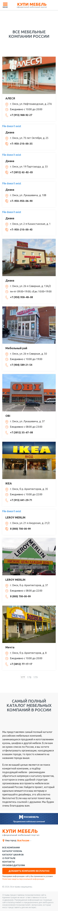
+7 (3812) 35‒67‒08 (21, 432)
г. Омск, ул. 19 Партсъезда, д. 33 (29, 166)
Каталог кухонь (12, 851)
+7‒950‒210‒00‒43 (21, 229)
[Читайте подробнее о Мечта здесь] (29, 624)
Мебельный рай (16, 348)
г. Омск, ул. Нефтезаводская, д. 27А (31, 103)
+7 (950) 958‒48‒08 (21, 297)
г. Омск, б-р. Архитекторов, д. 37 (29, 585)
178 (29, 677)
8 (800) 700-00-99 (20, 528)
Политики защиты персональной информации (23, 879)
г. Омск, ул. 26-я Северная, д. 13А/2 (30, 286)
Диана (9, 132)
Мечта (9, 647)
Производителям (13, 865)
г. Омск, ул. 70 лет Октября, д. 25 (29, 138)
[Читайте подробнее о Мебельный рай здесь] (29, 325)
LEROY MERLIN (15, 517)
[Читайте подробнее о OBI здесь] (29, 392)
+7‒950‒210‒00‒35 (21, 143)
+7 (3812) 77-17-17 (21, 664)
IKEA (8, 483)
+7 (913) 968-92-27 (21, 115)
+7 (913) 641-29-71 (21, 500)
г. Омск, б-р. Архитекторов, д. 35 (29, 489)
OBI (7, 415)
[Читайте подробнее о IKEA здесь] (29, 460)
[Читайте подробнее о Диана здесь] (29, 257)
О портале (8, 858)
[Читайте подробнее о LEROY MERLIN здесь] (29, 556)
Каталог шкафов (13, 855)
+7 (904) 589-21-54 (21, 364)
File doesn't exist (11, 126)
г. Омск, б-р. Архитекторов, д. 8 (28, 652)
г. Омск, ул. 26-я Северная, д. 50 (28, 353)
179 (35, 677)
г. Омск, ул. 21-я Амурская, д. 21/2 (30, 523)
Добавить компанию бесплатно (29, 871)
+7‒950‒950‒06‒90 (21, 201)
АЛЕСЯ (10, 98)
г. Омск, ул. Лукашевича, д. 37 (27, 421)
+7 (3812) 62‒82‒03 (21, 172)
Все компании (11, 847)
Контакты (8, 862)
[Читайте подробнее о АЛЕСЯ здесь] (29, 75)
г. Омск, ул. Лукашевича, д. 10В (28, 195)
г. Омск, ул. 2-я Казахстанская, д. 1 (30, 223)
